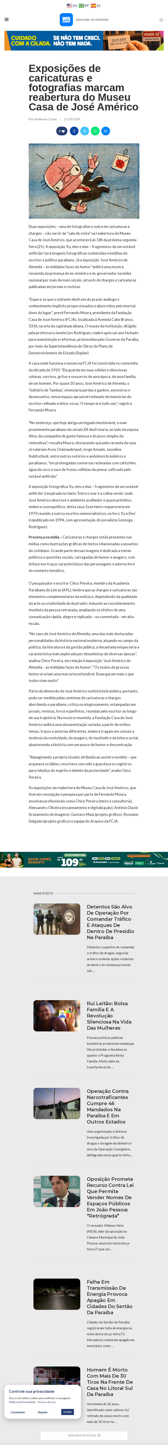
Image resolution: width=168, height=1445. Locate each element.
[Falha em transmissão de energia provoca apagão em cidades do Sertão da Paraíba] (56, 1294)
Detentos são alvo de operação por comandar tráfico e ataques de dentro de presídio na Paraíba (110, 922)
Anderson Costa (45, 119)
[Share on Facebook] (74, 131)
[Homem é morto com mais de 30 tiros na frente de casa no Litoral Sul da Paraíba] (56, 1382)
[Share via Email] (105, 131)
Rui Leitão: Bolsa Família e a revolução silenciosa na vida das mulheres (109, 1016)
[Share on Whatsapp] (95, 131)
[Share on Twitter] (84, 131)
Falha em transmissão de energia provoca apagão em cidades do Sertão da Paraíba (110, 1297)
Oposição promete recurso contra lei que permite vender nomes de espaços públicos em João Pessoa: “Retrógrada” (110, 1197)
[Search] (161, 20)
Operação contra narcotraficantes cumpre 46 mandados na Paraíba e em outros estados (108, 1106)
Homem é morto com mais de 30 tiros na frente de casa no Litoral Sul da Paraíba (110, 1382)
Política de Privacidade (22, 1402)
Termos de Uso (47, 1402)
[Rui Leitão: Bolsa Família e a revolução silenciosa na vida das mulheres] (56, 1015)
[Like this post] (63, 131)
